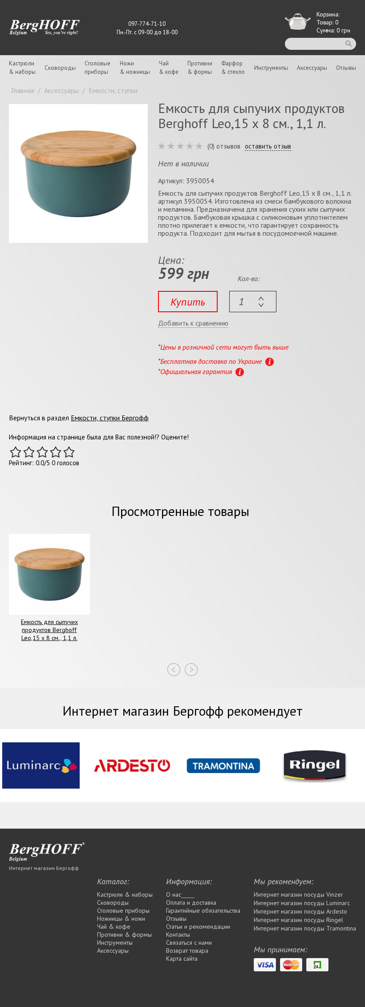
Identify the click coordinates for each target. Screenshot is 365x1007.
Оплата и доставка (191, 902)
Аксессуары (312, 68)
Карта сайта (182, 959)
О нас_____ (180, 894)
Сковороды (60, 68)
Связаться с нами (189, 943)
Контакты (178, 934)
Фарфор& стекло (233, 68)
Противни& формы (199, 68)
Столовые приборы (123, 910)
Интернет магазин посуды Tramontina (305, 928)
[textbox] (252, 301)
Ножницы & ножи (121, 918)
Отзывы (346, 68)
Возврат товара (187, 951)
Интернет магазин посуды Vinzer (298, 894)
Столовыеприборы (97, 68)
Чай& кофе (168, 68)
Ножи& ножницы (135, 68)
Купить (187, 302)
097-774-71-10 (147, 24)
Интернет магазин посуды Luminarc (302, 903)
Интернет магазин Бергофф (44, 868)
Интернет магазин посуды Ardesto (300, 911)
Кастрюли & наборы (125, 894)
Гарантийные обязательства (203, 910)
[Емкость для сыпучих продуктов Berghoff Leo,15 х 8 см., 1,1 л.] (78, 173)
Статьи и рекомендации (198, 926)
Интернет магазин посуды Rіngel (298, 920)
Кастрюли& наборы (22, 68)
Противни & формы (124, 934)
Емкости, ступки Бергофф (110, 418)
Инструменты (271, 68)
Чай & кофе (113, 926)
